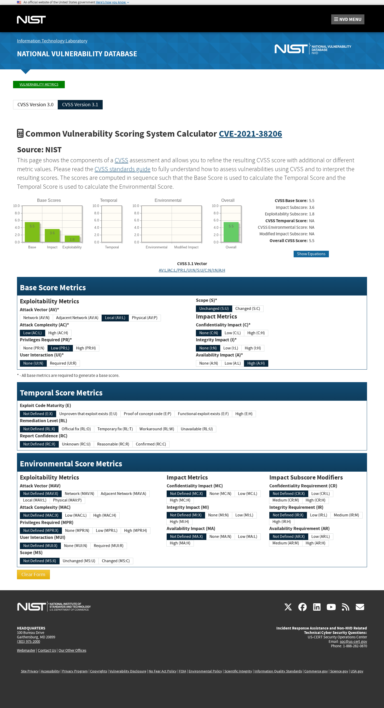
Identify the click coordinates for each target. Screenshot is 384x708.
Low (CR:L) (320, 493)
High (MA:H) (180, 543)
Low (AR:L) (320, 536)
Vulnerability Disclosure (127, 671)
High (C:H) (256, 333)
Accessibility (50, 671)
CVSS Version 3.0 (36, 104)
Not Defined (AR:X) (289, 536)
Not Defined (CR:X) (289, 493)
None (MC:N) (220, 493)
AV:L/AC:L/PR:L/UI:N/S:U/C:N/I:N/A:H (192, 270)
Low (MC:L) (247, 493)
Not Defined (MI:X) (186, 515)
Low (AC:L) (32, 333)
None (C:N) (208, 333)
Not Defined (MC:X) (186, 493)
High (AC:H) (58, 333)
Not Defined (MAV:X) (40, 493)
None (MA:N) (220, 536)
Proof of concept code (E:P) (147, 413)
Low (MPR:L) (107, 530)
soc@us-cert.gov (353, 641)
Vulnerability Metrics (39, 84)
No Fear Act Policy (163, 671)
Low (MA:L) (247, 536)
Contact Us (47, 650)
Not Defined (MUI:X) (40, 545)
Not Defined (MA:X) (186, 536)
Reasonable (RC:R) (113, 444)
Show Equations (311, 254)
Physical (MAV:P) (67, 500)
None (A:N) (208, 363)
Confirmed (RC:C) (151, 444)
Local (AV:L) (115, 317)
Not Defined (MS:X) (39, 561)
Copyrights (98, 671)
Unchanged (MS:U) (79, 561)
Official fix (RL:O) (76, 429)
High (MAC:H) (104, 515)
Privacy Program (75, 671)
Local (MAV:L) (34, 500)
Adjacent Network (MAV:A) (123, 493)
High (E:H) (244, 413)
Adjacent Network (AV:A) (77, 317)
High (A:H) (256, 363)
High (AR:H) (315, 543)
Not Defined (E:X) (38, 413)
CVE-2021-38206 (250, 134)
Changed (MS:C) (116, 561)
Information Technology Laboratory (52, 41)
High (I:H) (253, 348)
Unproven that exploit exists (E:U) (88, 413)
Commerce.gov (316, 671)
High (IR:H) (281, 521)
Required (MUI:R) (109, 545)
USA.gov (357, 671)
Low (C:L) (233, 333)
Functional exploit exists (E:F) (203, 413)
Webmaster (26, 650)
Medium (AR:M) (285, 543)
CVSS (121, 160)
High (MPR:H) (135, 530)
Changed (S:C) (247, 308)
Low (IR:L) (318, 515)
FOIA (182, 671)
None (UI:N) (33, 363)
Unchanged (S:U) (214, 308)
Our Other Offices (72, 650)
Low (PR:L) (60, 348)
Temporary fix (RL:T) (115, 429)
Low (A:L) (233, 363)
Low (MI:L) (244, 515)
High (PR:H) (86, 348)
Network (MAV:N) (79, 493)
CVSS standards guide (122, 169)
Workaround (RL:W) (156, 429)
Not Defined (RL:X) (39, 429)
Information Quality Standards (278, 671)
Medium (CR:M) (285, 500)
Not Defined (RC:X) (39, 444)
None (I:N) (208, 348)
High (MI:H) (179, 521)
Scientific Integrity (238, 671)
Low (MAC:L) (76, 515)
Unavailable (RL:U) (197, 429)
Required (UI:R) (63, 363)
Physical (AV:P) (145, 317)
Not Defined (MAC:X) (41, 515)
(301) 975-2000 (28, 641)
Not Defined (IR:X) (288, 515)
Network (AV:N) (36, 317)
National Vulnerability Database (77, 54)
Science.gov (339, 671)
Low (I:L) (230, 348)
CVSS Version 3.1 (80, 104)
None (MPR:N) (77, 530)
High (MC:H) (180, 500)
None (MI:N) (218, 515)
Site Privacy (30, 671)
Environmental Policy (205, 671)
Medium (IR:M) (346, 515)
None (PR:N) (33, 348)
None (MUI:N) (75, 545)
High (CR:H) (315, 500)
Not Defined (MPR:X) (41, 530)
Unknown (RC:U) (76, 444)
